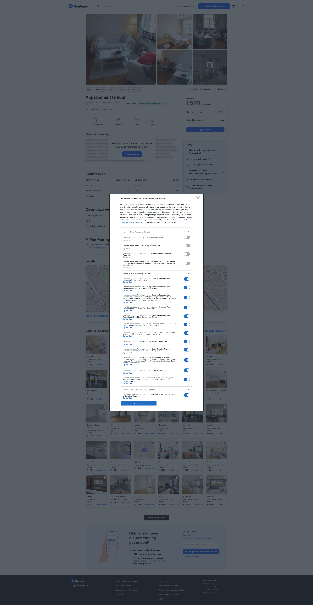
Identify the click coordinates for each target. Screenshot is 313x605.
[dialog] (156, 302)
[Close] (198, 198)
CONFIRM (138, 403)
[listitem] (156, 232)
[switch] (187, 237)
